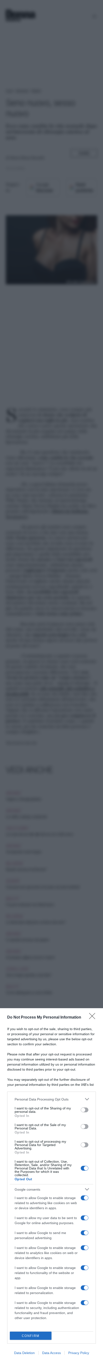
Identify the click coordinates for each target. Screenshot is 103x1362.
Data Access (51, 1353)
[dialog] (51, 1185)
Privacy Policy (78, 1353)
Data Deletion (24, 1353)
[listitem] (51, 1099)
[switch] (84, 1109)
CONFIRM (31, 1336)
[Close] (93, 1017)
